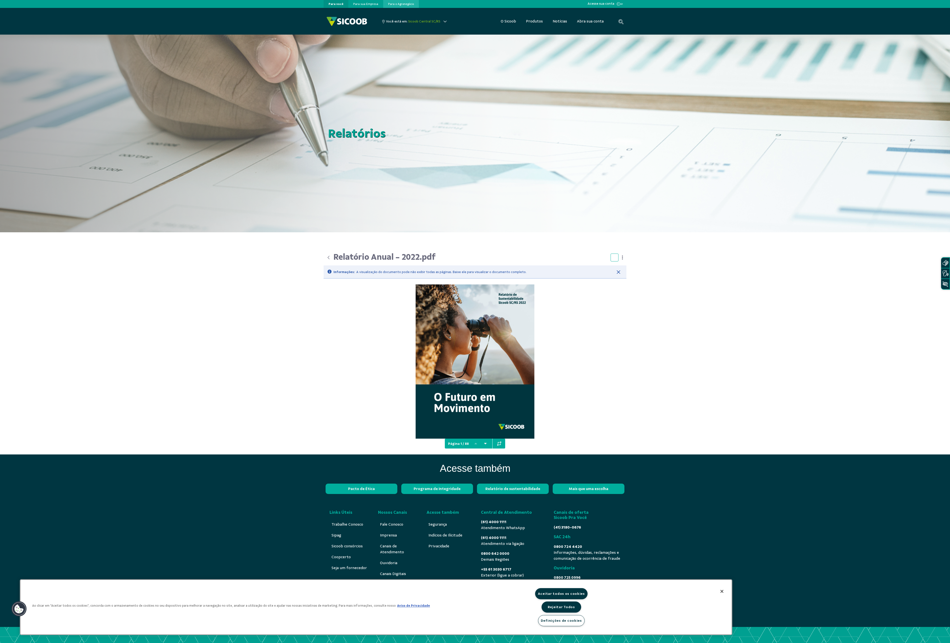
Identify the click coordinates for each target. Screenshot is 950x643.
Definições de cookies (561, 620)
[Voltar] (328, 257)
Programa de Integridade (437, 489)
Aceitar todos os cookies (561, 594)
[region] (376, 607)
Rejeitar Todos (561, 607)
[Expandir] (499, 444)
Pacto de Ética (361, 489)
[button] (19, 609)
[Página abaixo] (485, 444)
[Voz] (945, 273)
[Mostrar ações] (622, 257)
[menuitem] (336, 4)
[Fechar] (618, 272)
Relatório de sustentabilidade (512, 489)
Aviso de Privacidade (413, 605)
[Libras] (945, 263)
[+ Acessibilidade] (945, 284)
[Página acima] (476, 444)
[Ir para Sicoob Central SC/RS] (347, 21)
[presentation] (336, 4)
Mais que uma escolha (588, 489)
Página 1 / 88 (458, 444)
